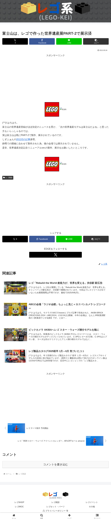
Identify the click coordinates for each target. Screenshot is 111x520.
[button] (96, 41)
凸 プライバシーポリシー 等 (55, 511)
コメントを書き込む (55, 464)
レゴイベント (92, 502)
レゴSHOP (19, 502)
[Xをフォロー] (55, 255)
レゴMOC (19, 506)
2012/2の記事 (23, 139)
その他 (92, 506)
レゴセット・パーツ (55, 506)
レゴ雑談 (8, 178)
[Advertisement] (55, 78)
